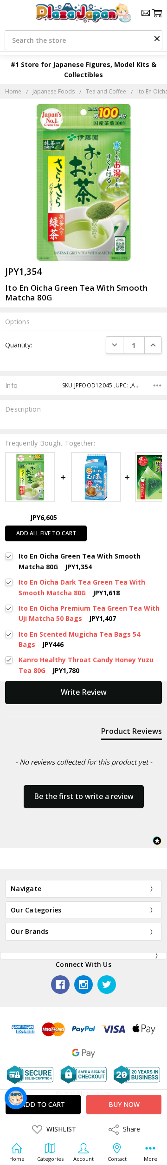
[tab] (131, 733)
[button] (156, 38)
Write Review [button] (84, 692)
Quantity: (18, 344)
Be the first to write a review (84, 796)
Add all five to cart (46, 533)
